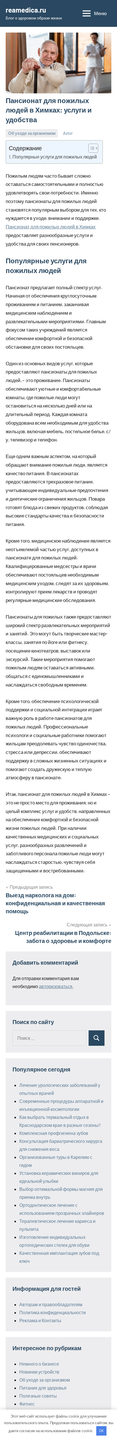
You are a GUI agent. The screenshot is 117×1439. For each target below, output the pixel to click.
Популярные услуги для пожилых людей (54, 156)
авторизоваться (55, 986)
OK (101, 1430)
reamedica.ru (26, 10)
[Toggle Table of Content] (90, 148)
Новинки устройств (39, 1371)
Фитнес (27, 1403)
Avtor (68, 133)
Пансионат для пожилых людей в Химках (51, 226)
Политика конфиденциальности (52, 1312)
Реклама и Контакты (40, 1320)
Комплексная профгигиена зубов (53, 1133)
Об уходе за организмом (31, 133)
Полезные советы (38, 1395)
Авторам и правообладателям (50, 1304)
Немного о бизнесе (39, 1363)
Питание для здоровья (42, 1387)
